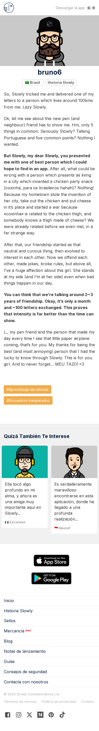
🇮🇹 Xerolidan (15, 522)
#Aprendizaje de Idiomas (27, 389)
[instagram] (19, 716)
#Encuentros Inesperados (28, 400)
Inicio (9, 600)
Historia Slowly (61, 83)
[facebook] (8, 716)
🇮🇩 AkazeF (62, 528)
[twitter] (30, 716)
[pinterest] (40, 716)
